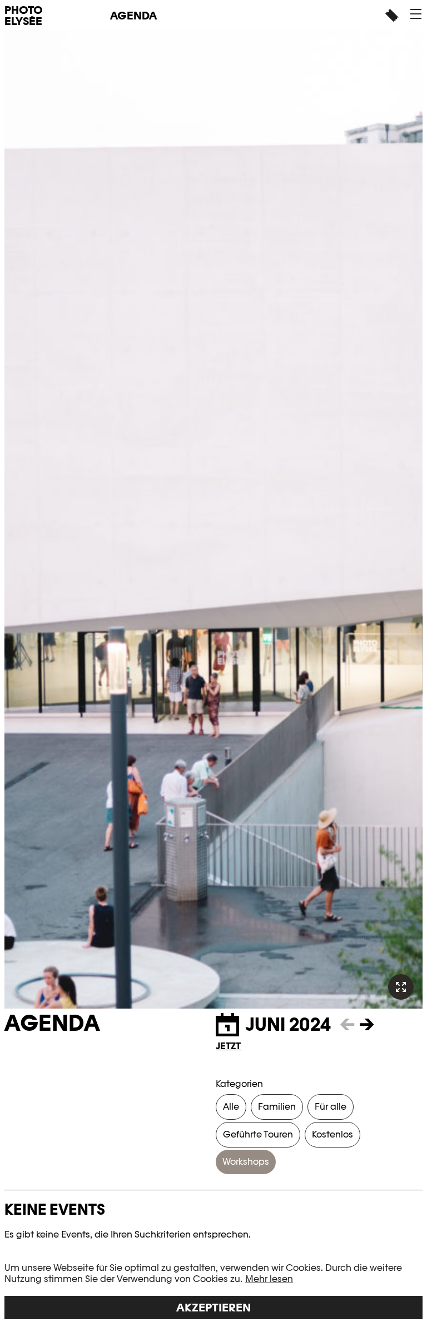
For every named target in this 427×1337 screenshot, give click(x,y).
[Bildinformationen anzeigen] (401, 987)
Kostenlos (332, 1134)
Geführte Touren (258, 1134)
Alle (231, 1106)
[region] (213, 1291)
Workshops (245, 1161)
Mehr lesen (269, 1279)
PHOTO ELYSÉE (23, 15)
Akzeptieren (213, 1307)
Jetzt (228, 1046)
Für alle (330, 1106)
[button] (416, 14)
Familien (277, 1106)
